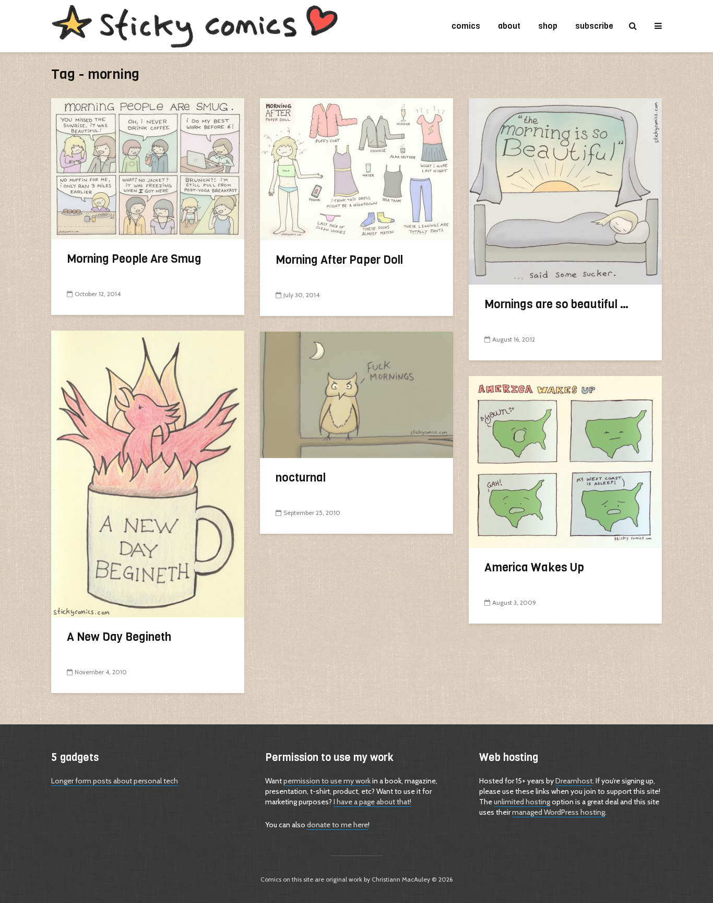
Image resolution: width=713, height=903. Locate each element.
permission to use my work (327, 780)
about (509, 25)
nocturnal (301, 477)
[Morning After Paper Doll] (356, 168)
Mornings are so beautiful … (556, 304)
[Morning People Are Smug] (147, 168)
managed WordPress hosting (558, 812)
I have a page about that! (372, 801)
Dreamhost (573, 780)
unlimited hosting (522, 801)
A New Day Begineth (119, 636)
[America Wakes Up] (565, 461)
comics (465, 25)
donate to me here (337, 824)
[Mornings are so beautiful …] (565, 190)
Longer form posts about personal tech (114, 780)
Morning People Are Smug (134, 258)
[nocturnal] (356, 394)
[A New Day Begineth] (147, 473)
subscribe (594, 25)
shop (547, 25)
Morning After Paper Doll (339, 259)
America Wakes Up (534, 567)
